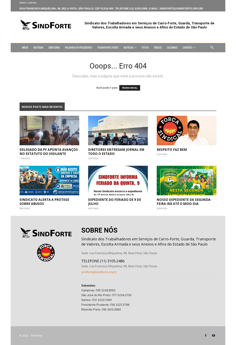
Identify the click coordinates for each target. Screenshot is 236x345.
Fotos (145, 47)
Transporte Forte (108, 47)
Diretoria (54, 47)
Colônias (172, 47)
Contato (187, 47)
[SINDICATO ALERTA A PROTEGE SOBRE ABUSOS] (49, 180)
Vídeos (158, 47)
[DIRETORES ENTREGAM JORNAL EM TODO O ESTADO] (118, 130)
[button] (212, 48)
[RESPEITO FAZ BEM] (186, 130)
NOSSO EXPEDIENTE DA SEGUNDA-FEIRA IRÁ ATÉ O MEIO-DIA (184, 202)
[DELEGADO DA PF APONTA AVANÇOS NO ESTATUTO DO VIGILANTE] (49, 130)
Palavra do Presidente (78, 47)
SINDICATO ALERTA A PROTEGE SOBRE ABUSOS (44, 202)
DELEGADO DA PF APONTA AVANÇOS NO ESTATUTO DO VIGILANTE (49, 151)
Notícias (129, 47)
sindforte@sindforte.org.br (99, 272)
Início (25, 47)
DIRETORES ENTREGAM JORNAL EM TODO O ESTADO (116, 151)
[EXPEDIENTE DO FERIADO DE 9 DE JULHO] (118, 180)
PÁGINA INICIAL (129, 88)
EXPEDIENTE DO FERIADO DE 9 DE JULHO (114, 202)
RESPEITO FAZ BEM (172, 149)
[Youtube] (213, 336)
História (38, 47)
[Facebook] (206, 336)
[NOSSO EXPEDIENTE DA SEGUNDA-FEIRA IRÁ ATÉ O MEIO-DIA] (186, 180)
